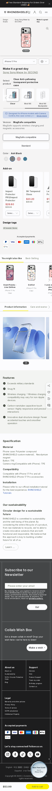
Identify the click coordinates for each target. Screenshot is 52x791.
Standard (26, 146)
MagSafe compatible (26, 137)
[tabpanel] (26, 435)
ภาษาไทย (27, 771)
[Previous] (6, 98)
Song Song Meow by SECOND (20, 72)
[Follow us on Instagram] (8, 754)
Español (18, 771)
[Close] (49, 759)
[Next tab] (49, 307)
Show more (42, 116)
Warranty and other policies (15, 701)
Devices (32, 671)
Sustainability (10, 674)
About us (8, 671)
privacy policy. (36, 598)
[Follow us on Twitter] (30, 754)
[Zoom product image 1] (24, 338)
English (9, 767)
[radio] (6, 159)
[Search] (40, 12)
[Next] (49, 280)
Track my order (34, 680)
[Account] (34, 12)
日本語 (26, 767)
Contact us (33, 686)
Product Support (35, 677)
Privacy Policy (10, 705)
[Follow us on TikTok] (23, 754)
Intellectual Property (12, 714)
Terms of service (11, 708)
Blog (6, 682)
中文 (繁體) (18, 767)
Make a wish (36, 647)
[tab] (12, 258)
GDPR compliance (11, 711)
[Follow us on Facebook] (15, 754)
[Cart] (29, 12)
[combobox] (12, 213)
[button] (44, 61)
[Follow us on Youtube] (38, 754)
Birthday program (35, 683)
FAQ (30, 674)
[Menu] (46, 12)
